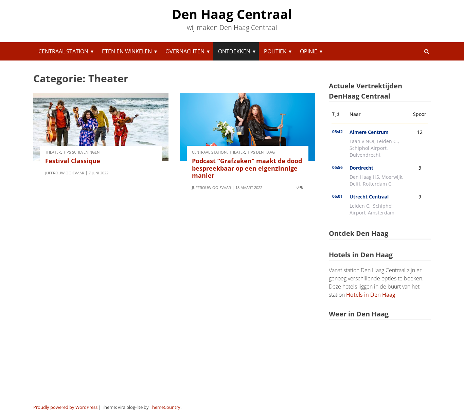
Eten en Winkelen (127, 51)
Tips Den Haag (261, 152)
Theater (53, 152)
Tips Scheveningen (82, 152)
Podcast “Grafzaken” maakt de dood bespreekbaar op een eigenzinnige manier (247, 168)
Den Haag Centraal (232, 14)
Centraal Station (63, 51)
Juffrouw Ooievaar (64, 172)
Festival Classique (72, 161)
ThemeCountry (165, 407)
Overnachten (184, 51)
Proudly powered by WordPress (65, 407)
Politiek (275, 51)
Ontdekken (234, 51)
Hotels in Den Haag (370, 294)
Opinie (308, 51)
